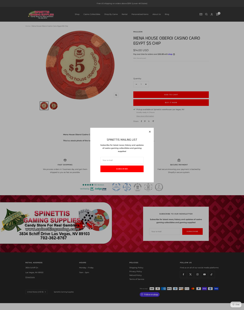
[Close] (150, 132)
